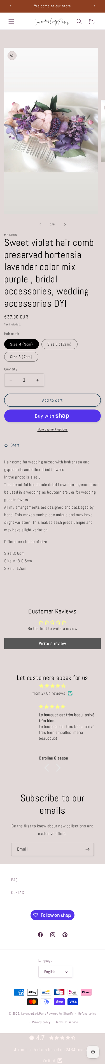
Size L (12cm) (59, 344)
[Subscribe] (87, 849)
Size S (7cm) (21, 356)
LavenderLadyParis (33, 1013)
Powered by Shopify (60, 1013)
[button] (11, 21)
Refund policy (87, 1013)
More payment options (53, 429)
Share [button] (15, 445)
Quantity (10, 369)
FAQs (15, 879)
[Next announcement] (94, 6)
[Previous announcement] (10, 6)
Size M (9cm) (21, 344)
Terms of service (67, 1022)
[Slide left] (40, 224)
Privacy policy (41, 1022)
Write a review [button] (52, 643)
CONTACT (18, 892)
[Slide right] (65, 224)
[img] (52, 685)
